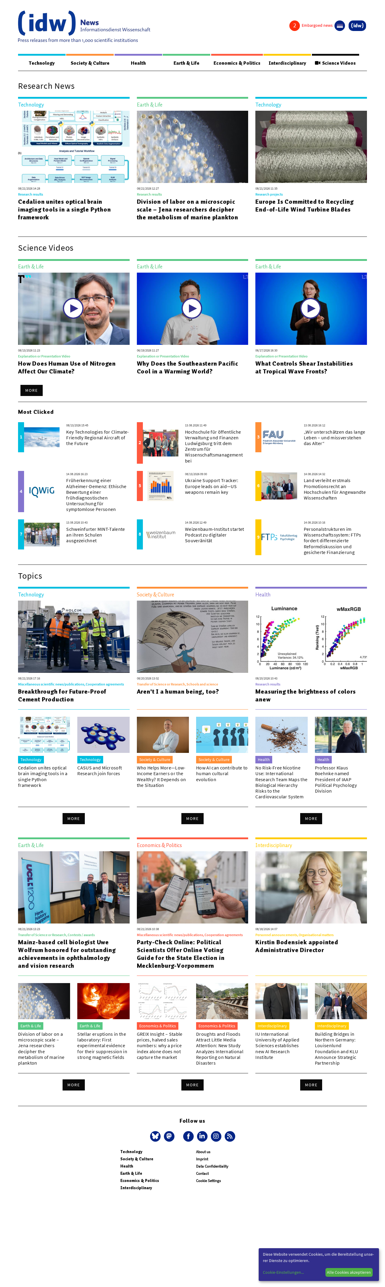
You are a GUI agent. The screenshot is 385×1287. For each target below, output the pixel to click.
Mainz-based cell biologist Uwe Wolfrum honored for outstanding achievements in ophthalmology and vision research (67, 954)
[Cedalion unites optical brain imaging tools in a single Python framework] (74, 147)
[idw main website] (357, 25)
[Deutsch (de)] (339, 25)
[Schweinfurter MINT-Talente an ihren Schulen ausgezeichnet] (42, 534)
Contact (202, 1173)
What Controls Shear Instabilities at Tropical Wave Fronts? (304, 367)
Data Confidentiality (212, 1166)
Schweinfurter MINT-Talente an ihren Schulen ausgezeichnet (95, 534)
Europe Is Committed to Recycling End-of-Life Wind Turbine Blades (304, 205)
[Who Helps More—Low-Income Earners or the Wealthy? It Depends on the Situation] (163, 735)
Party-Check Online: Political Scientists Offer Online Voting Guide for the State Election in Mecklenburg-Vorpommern (181, 954)
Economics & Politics (237, 63)
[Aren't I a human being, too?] (192, 637)
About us (203, 1151)
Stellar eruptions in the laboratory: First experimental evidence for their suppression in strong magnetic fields (102, 1045)
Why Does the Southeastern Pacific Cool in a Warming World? (187, 367)
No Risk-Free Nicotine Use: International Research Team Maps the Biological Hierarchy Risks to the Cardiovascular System (281, 782)
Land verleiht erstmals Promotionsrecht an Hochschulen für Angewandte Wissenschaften (335, 489)
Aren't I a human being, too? (178, 691)
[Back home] (84, 27)
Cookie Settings (208, 1180)
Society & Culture (90, 63)
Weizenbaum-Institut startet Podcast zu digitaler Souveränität (214, 534)
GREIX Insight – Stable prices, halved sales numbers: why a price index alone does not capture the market (160, 1045)
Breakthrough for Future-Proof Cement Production (62, 695)
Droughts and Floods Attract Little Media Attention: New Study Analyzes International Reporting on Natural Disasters (219, 1048)
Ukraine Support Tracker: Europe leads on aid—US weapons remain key (212, 486)
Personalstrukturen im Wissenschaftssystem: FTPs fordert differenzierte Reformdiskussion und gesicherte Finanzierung (332, 540)
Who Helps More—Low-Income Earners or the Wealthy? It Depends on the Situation (161, 776)
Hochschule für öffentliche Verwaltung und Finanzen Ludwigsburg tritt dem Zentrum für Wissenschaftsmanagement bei (214, 446)
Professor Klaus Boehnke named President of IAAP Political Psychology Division (336, 779)
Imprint (202, 1159)
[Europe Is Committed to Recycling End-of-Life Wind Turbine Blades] (311, 147)
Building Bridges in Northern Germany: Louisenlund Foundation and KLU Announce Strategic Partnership (336, 1048)
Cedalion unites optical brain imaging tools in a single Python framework (64, 209)
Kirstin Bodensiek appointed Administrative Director (296, 946)
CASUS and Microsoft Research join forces (99, 770)
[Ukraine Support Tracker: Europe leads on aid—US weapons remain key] (160, 486)
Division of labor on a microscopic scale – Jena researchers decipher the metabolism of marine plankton (187, 209)
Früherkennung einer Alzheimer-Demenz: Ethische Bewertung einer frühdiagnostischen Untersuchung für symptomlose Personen (96, 494)
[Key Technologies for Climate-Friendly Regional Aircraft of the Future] (42, 437)
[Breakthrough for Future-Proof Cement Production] (74, 637)
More (31, 390)
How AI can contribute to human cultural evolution (222, 773)
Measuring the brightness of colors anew (305, 695)
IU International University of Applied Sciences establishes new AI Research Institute (277, 1045)
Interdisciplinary (287, 63)
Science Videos (338, 63)
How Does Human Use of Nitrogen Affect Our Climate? (67, 367)
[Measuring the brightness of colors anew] (311, 637)
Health (138, 63)
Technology (42, 63)
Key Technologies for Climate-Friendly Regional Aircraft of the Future (97, 437)
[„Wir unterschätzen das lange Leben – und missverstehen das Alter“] (279, 437)
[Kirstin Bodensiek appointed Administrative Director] (311, 887)
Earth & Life (186, 63)
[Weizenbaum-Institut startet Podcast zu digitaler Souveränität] (160, 534)
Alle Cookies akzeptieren (349, 1272)
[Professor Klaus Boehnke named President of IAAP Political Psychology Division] (341, 735)
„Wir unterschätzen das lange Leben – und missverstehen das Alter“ (334, 437)
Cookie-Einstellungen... (283, 1272)
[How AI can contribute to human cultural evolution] (222, 735)
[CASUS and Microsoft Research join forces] (103, 735)
